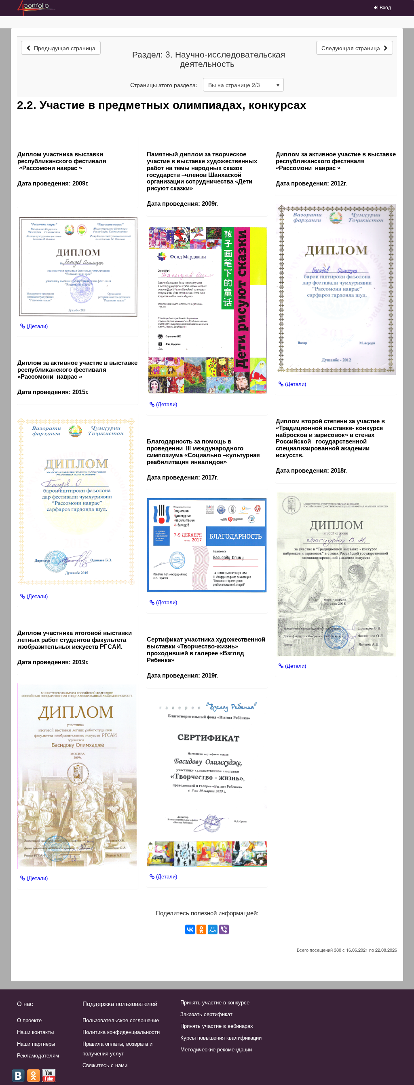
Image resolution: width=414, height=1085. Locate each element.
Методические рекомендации (216, 1049)
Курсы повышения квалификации (221, 1037)
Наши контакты (35, 1032)
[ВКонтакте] (190, 929)
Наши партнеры (36, 1043)
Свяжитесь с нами (104, 1065)
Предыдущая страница (63, 48)
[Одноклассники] (201, 929)
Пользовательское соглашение (120, 1020)
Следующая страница (351, 48)
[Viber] (224, 929)
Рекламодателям (38, 1055)
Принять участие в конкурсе (214, 1002)
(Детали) (36, 326)
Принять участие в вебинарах (216, 1026)
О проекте (29, 1020)
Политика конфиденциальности (121, 1032)
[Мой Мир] (213, 929)
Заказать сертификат (206, 1014)
